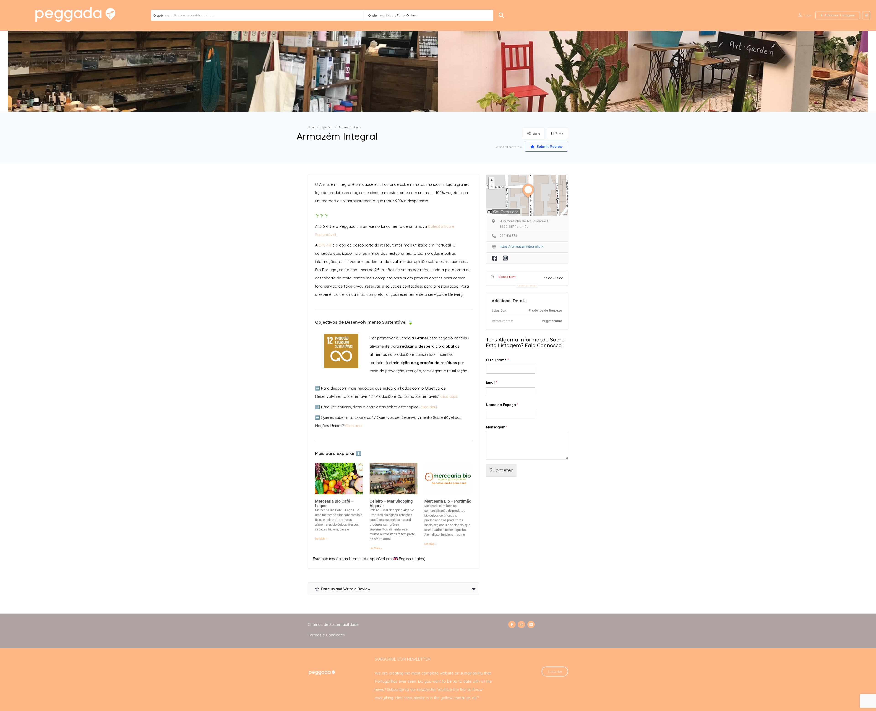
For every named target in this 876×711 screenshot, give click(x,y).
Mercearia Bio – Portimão (447, 501)
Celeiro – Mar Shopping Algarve (391, 503)
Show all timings (528, 285)
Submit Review (549, 146)
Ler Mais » (321, 538)
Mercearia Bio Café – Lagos (334, 503)
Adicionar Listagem (839, 15)
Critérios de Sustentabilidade (333, 624)
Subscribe (555, 671)
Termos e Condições (326, 634)
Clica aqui (353, 425)
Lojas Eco (326, 127)
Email (491, 382)
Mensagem (496, 427)
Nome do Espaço (502, 404)
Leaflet (564, 214)
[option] (223, 71)
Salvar (559, 133)
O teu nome (497, 360)
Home (311, 127)
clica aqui (448, 396)
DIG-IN (325, 245)
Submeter (501, 470)
